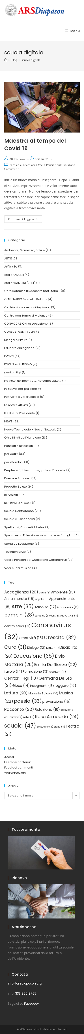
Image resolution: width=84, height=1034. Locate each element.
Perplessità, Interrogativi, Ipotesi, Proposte (34, 470)
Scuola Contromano (19, 511)
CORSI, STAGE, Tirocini (19, 332)
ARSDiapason (17, 159)
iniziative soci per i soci (20, 389)
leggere (65, 685)
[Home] (5, 60)
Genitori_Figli (21, 678)
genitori (57, 672)
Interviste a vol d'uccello (21, 397)
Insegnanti (42, 685)
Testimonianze (15, 552)
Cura (15, 647)
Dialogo (36, 648)
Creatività (31, 638)
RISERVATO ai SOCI (17, 503)
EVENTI (9, 356)
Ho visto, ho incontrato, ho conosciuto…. (32, 381)
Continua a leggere (25, 218)
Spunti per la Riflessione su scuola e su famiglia (38, 535)
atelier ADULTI (14, 275)
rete (28, 717)
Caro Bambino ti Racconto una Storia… (32, 291)
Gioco (21, 685)
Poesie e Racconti (17, 478)
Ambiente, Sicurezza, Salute (24, 250)
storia (59, 726)
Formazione (36, 671)
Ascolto (45, 607)
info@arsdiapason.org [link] (25, 983)
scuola (20, 726)
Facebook (31, 1003)
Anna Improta (19, 598)
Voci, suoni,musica (17, 568)
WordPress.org (15, 773)
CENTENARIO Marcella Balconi (25, 299)
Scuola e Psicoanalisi (19, 519)
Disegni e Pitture (16, 340)
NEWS (8, 421)
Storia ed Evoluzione (19, 544)
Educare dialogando (19, 348)
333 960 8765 (25, 993)
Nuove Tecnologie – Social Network (30, 429)
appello (41, 599)
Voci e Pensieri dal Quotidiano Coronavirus (35, 560)
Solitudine (45, 726)
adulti (44, 592)
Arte (22, 606)
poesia (28, 701)
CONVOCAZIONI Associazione (26, 323)
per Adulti (11, 454)
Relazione (47, 709)
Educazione (33, 655)
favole (13, 671)
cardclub (42, 615)
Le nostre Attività (16, 405)
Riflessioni (11, 494)
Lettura (16, 693)
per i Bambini (13, 462)
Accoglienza (21, 592)
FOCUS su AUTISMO (18, 364)
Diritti (52, 648)
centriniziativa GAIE (64, 615)
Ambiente (63, 592)
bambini (19, 615)
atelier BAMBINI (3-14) (19, 283)
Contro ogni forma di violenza (25, 315)
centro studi (17, 626)
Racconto (19, 709)
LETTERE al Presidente (19, 413)
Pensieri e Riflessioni (22, 165)
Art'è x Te (10, 266)
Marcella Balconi (43, 693)
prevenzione (56, 701)
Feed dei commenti (18, 767)
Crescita (60, 637)
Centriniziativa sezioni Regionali (27, 307)
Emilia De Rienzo (55, 664)
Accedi (9, 757)
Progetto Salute (15, 486)
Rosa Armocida (57, 717)
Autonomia (68, 607)
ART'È (8, 258)
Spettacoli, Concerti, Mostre (24, 527)
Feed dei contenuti (17, 762)
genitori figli (12, 372)
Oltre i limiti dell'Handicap (22, 437)
